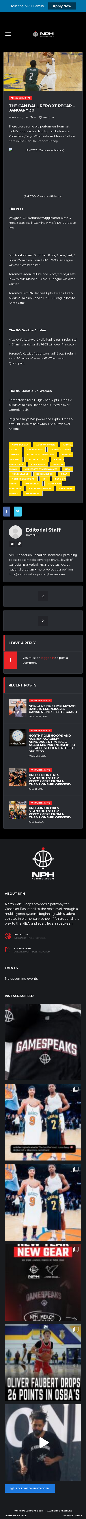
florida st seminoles (40, 454)
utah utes (32, 493)
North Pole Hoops (25, 1510)
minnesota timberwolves (41, 469)
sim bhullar (32, 483)
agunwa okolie (45, 444)
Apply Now (62, 6)
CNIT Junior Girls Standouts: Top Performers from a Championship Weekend (50, 812)
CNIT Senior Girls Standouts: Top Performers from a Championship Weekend (50, 779)
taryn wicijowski (40, 488)
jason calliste (36, 459)
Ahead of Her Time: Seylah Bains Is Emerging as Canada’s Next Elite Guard (53, 709)
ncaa (64, 474)
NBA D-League (20, 474)
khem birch (38, 464)
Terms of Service (15, 1515)
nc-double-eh (44, 474)
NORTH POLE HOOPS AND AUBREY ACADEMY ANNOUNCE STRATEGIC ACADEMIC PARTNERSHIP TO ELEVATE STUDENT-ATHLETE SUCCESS (52, 743)
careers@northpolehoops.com (32, 952)
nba (67, 469)
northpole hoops (23, 479)
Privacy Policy (73, 1515)
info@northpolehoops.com (30, 938)
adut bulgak (20, 444)
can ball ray (35, 449)
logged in (48, 657)
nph (45, 479)
